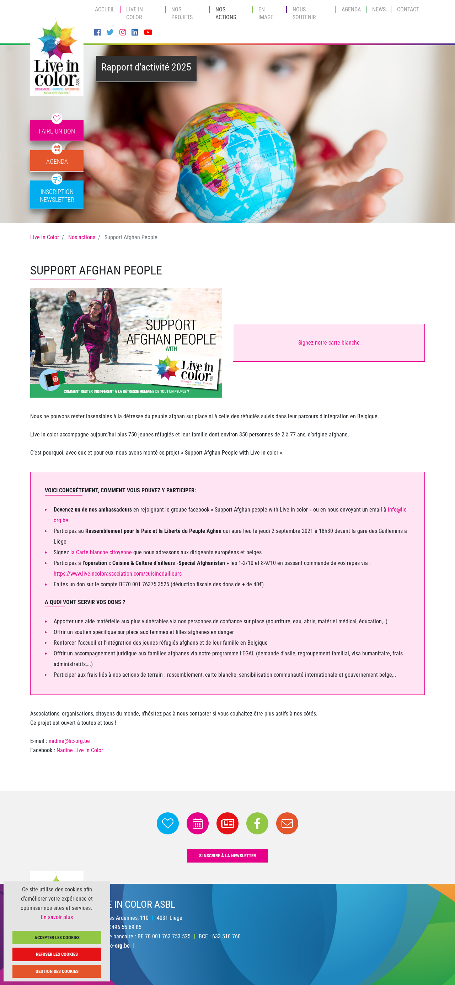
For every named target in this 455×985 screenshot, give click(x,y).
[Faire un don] (168, 830)
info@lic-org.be (112, 945)
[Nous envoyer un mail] (287, 830)
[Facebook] (97, 32)
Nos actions (225, 13)
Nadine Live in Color (80, 750)
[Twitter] (110, 32)
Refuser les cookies (57, 954)
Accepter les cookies (57, 937)
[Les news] (228, 830)
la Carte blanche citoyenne (101, 552)
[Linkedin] (135, 32)
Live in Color (134, 13)
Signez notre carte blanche (329, 342)
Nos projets (182, 13)
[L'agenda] (198, 830)
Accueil (105, 9)
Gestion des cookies (57, 971)
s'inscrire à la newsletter (227, 855)
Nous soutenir (304, 13)
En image (265, 13)
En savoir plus (57, 917)
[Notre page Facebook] (258, 830)
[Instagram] (123, 32)
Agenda (351, 9)
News (379, 9)
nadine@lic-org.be (69, 741)
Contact (408, 9)
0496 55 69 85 (125, 926)
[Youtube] (148, 32)
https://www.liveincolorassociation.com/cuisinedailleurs (118, 573)
